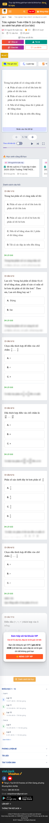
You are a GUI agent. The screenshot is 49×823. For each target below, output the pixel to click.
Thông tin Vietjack (11, 808)
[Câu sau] (32, 137)
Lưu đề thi (37, 47)
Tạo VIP (31, 11)
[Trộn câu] (37, 143)
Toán (10, 17)
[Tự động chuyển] (32, 143)
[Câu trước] (16, 137)
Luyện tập (30, 64)
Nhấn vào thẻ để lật (24, 129)
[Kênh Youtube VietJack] (10, 778)
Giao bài (14, 47)
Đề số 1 (4, 55)
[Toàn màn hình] (43, 143)
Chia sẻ (14, 42)
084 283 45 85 (13, 790)
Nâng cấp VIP (25, 656)
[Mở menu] (10, 11)
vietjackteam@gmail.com (17, 794)
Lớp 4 (4, 17)
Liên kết (6, 804)
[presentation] (15, 350)
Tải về (37, 42)
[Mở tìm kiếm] (24, 11)
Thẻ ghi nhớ (12, 64)
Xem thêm (6, 740)
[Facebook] (4, 778)
